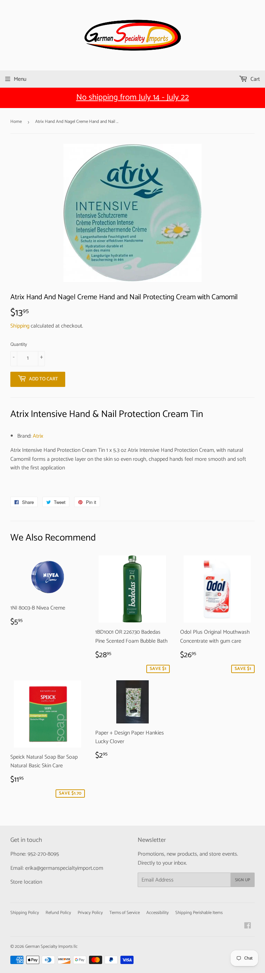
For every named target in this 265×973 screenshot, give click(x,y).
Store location (26, 882)
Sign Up (242, 880)
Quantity (18, 345)
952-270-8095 (43, 854)
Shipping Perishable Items (199, 912)
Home (16, 121)
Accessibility (157, 912)
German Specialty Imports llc (51, 946)
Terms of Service (124, 912)
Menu (20, 79)
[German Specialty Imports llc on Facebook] (247, 926)
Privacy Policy (90, 912)
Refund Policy (58, 912)
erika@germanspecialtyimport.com (64, 868)
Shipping (19, 326)
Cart (254, 79)
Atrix (38, 436)
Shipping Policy (24, 912)
